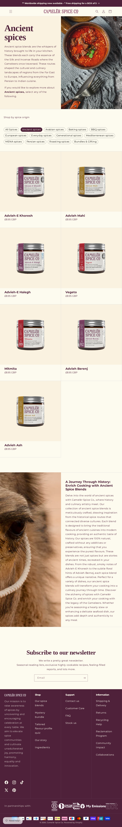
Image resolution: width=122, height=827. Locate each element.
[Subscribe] (84, 677)
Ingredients (42, 747)
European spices (15, 135)
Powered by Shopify (73, 822)
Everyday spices (41, 135)
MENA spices (13, 141)
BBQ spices (98, 129)
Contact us (72, 701)
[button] (10, 11)
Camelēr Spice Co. (55, 822)
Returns (101, 712)
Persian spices (36, 141)
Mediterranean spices (99, 135)
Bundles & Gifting (85, 141)
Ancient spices (31, 129)
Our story (41, 740)
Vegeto (71, 292)
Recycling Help (102, 722)
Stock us (70, 723)
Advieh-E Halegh (17, 292)
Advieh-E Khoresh (18, 215)
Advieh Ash (13, 445)
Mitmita (10, 368)
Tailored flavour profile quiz (43, 728)
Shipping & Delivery (103, 703)
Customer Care (75, 708)
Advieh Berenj (76, 368)
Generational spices (68, 135)
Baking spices (77, 129)
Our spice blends (41, 703)
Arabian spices (55, 129)
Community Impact (103, 745)
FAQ (68, 715)
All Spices (11, 129)
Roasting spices (59, 141)
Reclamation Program (104, 733)
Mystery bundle (40, 714)
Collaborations (105, 754)
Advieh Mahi (75, 215)
